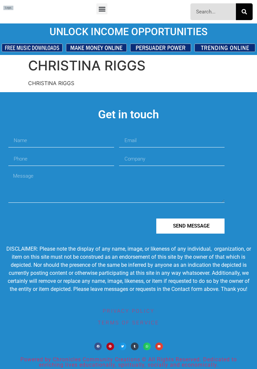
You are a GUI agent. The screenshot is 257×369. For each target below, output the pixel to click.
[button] (101, 8)
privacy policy (129, 311)
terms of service (128, 323)
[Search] (244, 11)
